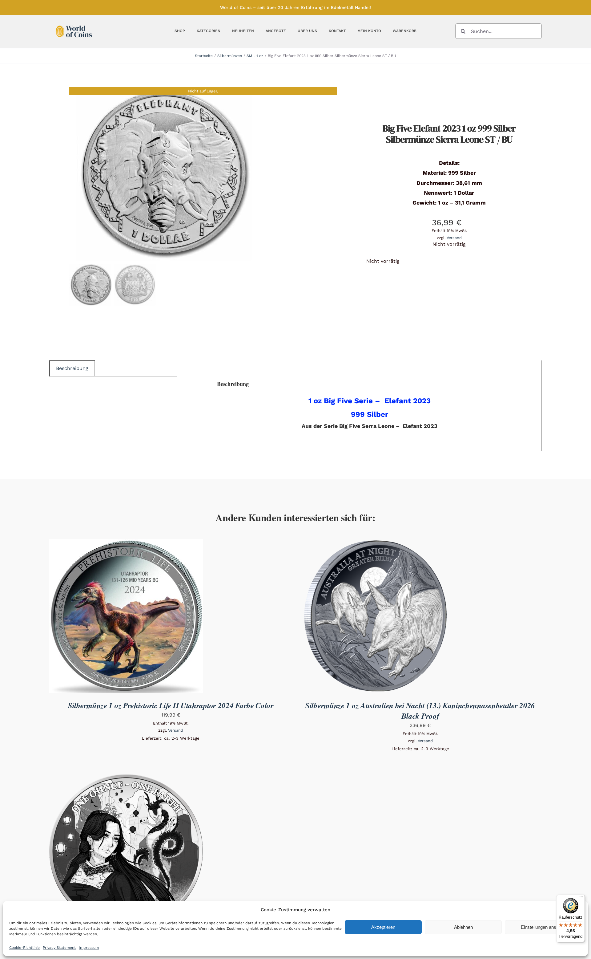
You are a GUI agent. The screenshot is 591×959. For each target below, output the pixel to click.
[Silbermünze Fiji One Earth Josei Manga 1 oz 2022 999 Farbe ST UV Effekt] (126, 778)
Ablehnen (463, 927)
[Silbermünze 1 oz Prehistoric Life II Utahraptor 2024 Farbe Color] (126, 543)
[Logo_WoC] (73, 24)
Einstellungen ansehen (543, 927)
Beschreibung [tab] (72, 368)
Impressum (89, 947)
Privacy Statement (59, 947)
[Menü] (581, 898)
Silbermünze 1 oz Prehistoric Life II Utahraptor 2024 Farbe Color (171, 705)
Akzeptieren (383, 927)
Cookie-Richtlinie (24, 947)
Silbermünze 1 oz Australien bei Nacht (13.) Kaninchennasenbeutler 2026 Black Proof (420, 710)
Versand (454, 237)
